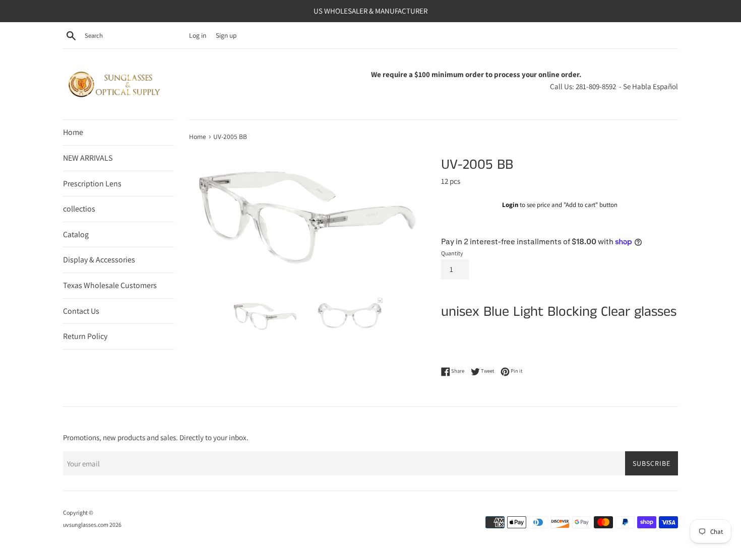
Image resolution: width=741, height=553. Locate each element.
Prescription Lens (92, 183)
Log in (197, 35)
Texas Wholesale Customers (110, 285)
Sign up (226, 35)
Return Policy (85, 336)
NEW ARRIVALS (87, 158)
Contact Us (81, 311)
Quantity (452, 253)
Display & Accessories (99, 259)
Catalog (76, 234)
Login (510, 204)
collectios (79, 208)
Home (73, 132)
